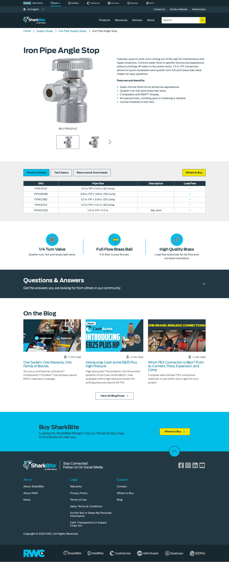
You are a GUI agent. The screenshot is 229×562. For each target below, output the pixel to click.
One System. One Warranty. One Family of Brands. (47, 364)
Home (27, 31)
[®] (56, 3)
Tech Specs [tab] (61, 172)
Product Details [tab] (36, 172)
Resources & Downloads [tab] (92, 172)
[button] (194, 172)
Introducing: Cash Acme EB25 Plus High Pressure (111, 364)
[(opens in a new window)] (73, 3)
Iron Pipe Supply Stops (73, 31)
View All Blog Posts (112, 395)
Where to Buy (173, 431)
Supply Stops (44, 31)
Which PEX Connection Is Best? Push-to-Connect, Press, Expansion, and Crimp (176, 366)
